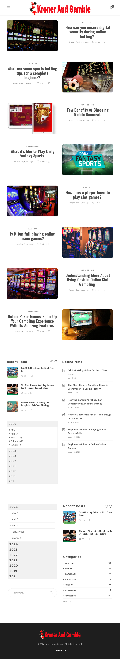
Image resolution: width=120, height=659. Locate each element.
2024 (13, 451)
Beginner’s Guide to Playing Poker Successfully (87, 431)
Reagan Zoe (74, 42)
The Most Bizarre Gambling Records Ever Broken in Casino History (88, 386)
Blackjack (88, 574)
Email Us (61, 650)
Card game (88, 579)
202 (11, 481)
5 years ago (83, 42)
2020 (12, 471)
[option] (32, 389)
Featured (88, 590)
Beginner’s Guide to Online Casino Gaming (87, 446)
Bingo (88, 568)
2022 (12, 461)
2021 (12, 466)
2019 (12, 476)
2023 (12, 456)
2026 (12, 424)
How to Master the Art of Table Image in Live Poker (89, 416)
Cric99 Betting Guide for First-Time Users (87, 372)
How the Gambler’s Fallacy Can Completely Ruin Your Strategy (85, 401)
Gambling (87, 105)
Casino (87, 187)
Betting (87, 22)
